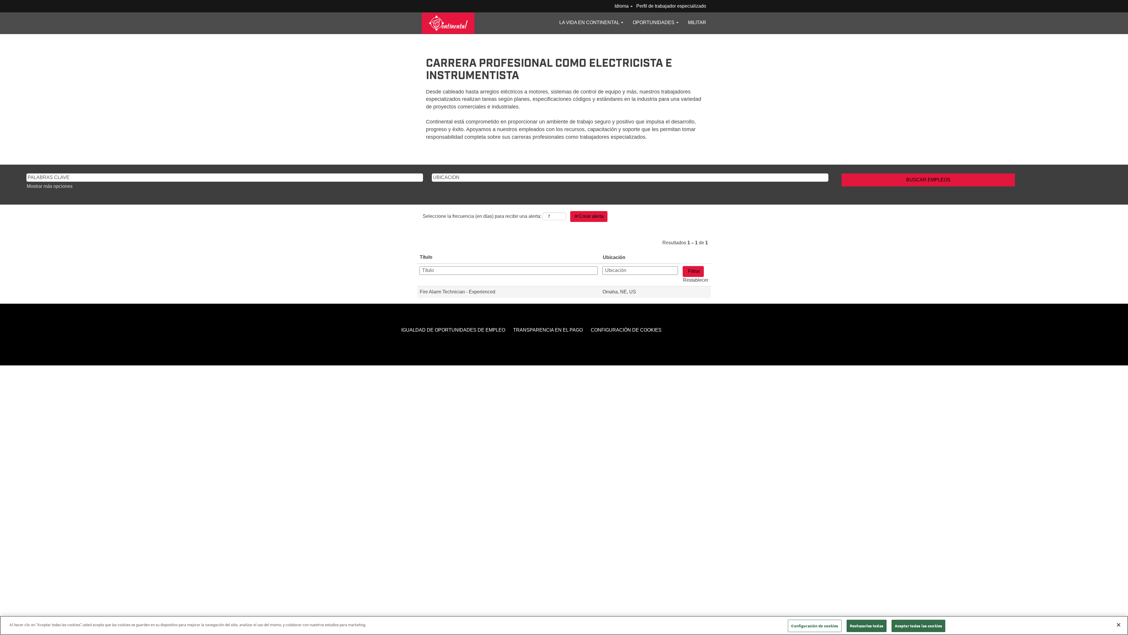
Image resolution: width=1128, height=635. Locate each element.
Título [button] (426, 257)
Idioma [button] (622, 6)
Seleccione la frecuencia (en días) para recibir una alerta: (482, 216)
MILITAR (697, 22)
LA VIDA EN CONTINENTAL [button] (589, 22)
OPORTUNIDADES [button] (654, 22)
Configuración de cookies (814, 626)
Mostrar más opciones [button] (50, 186)
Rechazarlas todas (866, 626)
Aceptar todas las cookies (918, 626)
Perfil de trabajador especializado (671, 6)
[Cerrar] (1118, 624)
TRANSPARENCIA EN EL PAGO (548, 329)
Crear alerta (591, 216)
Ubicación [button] (614, 257)
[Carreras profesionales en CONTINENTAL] (448, 23)
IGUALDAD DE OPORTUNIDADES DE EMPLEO (453, 329)
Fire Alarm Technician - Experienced (457, 291)
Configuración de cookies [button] (626, 329)
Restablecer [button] (695, 280)
